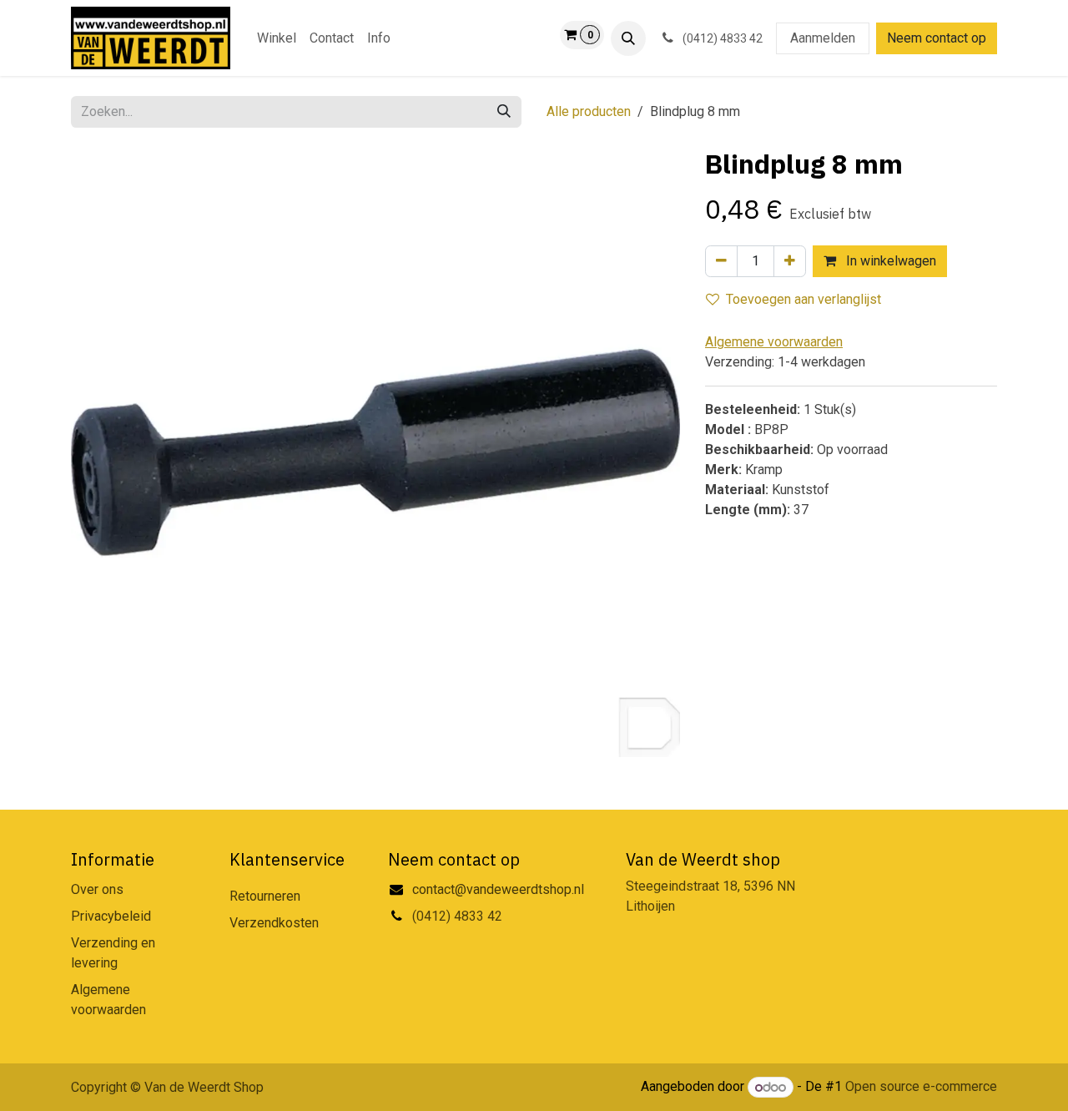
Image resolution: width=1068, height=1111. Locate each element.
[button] (628, 38)
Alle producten (589, 111)
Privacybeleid (111, 916)
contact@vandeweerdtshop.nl (499, 889)
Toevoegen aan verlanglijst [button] (803, 299)
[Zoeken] (503, 112)
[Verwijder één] (721, 261)
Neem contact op (936, 38)
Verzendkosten (274, 923)
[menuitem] (276, 38)
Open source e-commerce (921, 1087)
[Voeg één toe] (789, 261)
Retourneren (264, 896)
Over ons (97, 889)
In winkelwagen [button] (889, 261)
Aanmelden (822, 38)
